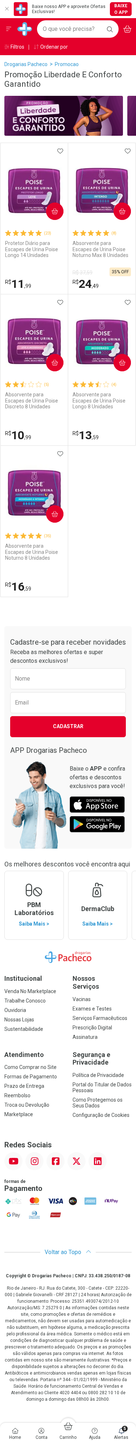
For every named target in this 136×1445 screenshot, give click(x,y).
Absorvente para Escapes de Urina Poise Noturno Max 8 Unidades (100, 249)
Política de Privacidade (98, 1075)
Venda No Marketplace (30, 991)
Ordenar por (53, 47)
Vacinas (82, 999)
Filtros (16, 47)
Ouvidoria (15, 1010)
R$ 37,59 (82, 272)
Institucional (23, 978)
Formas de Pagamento (30, 1076)
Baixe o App (121, 9)
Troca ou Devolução (26, 1105)
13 (86, 435)
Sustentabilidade (23, 1029)
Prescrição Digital (92, 1027)
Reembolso (17, 1095)
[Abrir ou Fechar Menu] (8, 29)
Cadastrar (68, 726)
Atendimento (24, 1054)
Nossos (86, 982)
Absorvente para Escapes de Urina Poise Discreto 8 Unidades (31, 401)
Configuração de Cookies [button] (101, 1115)
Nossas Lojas (19, 1019)
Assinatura (85, 1037)
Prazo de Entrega (24, 1086)
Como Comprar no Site (30, 1067)
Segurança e (91, 1058)
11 (18, 284)
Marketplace (18, 1114)
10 (18, 435)
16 (18, 586)
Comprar (48, 211)
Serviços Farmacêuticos (100, 1018)
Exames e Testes (92, 1009)
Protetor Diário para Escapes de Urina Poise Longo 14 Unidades (31, 249)
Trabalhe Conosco (25, 1001)
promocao (67, 64)
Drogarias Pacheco (26, 64)
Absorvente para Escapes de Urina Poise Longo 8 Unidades (99, 401)
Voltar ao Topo (64, 1252)
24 (86, 284)
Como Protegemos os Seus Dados (98, 1103)
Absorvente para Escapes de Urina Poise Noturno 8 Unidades (31, 552)
